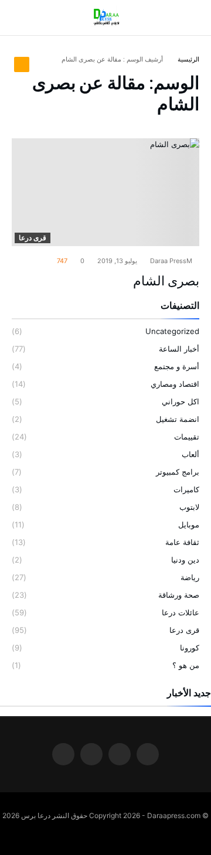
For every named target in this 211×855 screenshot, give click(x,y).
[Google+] (91, 755)
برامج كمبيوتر (177, 471)
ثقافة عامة (182, 542)
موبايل (188, 524)
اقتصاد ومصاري (175, 384)
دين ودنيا (185, 559)
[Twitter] (119, 755)
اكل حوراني (180, 401)
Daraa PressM (172, 261)
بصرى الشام (166, 281)
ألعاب (190, 454)
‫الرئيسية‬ (188, 59)
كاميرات (186, 489)
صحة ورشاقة (178, 594)
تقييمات (186, 436)
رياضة (190, 577)
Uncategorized (172, 331)
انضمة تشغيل (177, 419)
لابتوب (189, 507)
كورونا (189, 647)
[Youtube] (63, 755)
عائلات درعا (180, 612)
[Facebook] (148, 755)
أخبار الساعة (179, 348)
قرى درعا (32, 238)
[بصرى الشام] (105, 192)
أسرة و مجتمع (176, 366)
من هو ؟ (185, 665)
